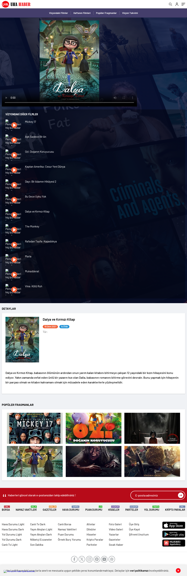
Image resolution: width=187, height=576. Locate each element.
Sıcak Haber (116, 544)
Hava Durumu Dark (13, 529)
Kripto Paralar (175, 508)
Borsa (6, 508)
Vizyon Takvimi (130, 12)
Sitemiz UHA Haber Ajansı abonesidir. (21, 571)
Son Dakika (36, 544)
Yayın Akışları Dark (41, 534)
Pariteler (131, 508)
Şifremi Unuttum (139, 534)
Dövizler (91, 529)
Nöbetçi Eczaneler (41, 539)
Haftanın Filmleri (82, 12)
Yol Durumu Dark (12, 539)
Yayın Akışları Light (41, 529)
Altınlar (91, 524)
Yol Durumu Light (12, 534)
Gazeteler (49, 508)
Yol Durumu (151, 508)
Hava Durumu (70, 508)
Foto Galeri (115, 524)
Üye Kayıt (134, 529)
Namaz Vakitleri (26, 508)
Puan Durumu (93, 508)
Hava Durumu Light (13, 524)
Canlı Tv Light (10, 544)
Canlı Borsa (64, 524)
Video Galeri (116, 529)
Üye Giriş (134, 524)
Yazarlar (114, 534)
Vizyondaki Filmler (58, 12)
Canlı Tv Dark (37, 524)
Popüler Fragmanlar (106, 12)
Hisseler (113, 508)
